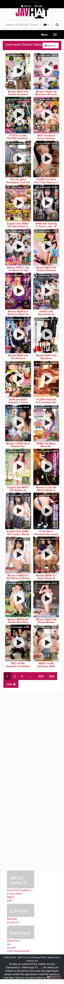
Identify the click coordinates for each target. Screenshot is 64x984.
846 (51, 676)
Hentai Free (13, 940)
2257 (9, 900)
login (40, 6)
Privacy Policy (14, 893)
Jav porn (11, 947)
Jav (9, 944)
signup (27, 6)
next (9, 684)
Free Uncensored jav (18, 951)
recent (53, 45)
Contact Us (13, 922)
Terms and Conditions (19, 890)
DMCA (10, 897)
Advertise (12, 918)
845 (41, 676)
